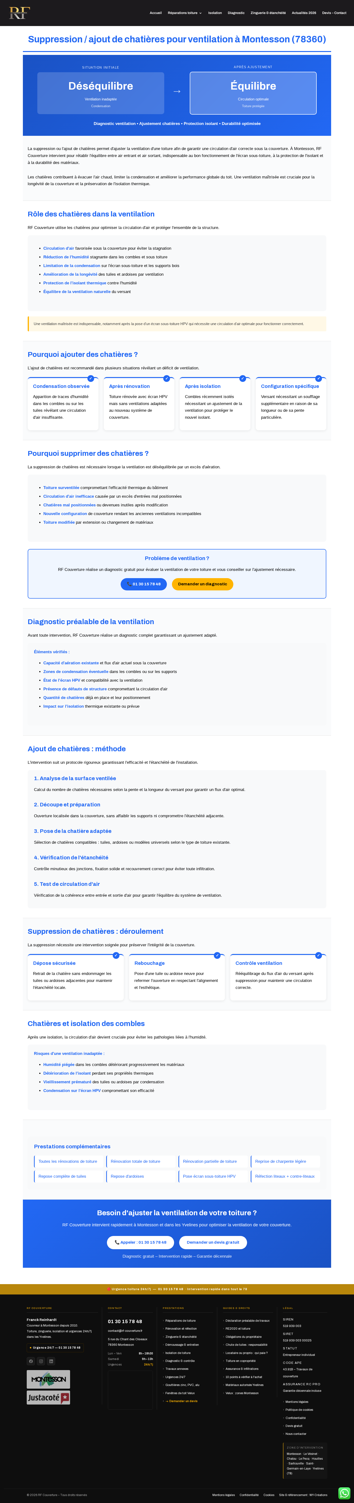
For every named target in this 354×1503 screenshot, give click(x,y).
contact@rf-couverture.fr (125, 1331)
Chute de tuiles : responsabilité (246, 1344)
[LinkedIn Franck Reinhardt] (51, 1361)
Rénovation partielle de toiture (210, 1161)
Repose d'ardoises (127, 1176)
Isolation (215, 13)
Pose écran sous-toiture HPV (209, 1176)
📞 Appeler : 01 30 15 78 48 (140, 1242)
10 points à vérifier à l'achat (244, 1377)
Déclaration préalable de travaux (247, 1320)
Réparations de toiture (180, 1320)
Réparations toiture (182, 13)
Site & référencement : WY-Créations (303, 1495)
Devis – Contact (334, 13)
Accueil (156, 13)
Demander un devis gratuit (213, 1242)
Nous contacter (296, 1434)
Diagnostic (236, 13)
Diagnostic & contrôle (180, 1361)
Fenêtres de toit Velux (180, 1393)
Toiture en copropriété (241, 1361)
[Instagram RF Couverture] (41, 1361)
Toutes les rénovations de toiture (68, 1161)
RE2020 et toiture (238, 1328)
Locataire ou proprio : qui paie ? (247, 1353)
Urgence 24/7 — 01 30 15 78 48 (57, 1347)
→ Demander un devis (181, 1401)
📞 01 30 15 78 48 (144, 584)
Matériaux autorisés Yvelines (244, 1385)
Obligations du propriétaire (244, 1337)
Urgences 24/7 (175, 1377)
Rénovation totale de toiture (135, 1161)
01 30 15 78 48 (170, 1289)
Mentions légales (297, 1402)
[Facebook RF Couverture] (31, 1361)
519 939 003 (292, 1326)
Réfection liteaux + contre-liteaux (285, 1176)
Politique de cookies (299, 1410)
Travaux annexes (176, 1369)
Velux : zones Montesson (242, 1393)
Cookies (268, 1495)
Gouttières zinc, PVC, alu (182, 1385)
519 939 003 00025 (297, 1340)
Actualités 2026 (304, 13)
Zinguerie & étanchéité (268, 13)
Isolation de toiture (177, 1353)
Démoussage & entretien (182, 1344)
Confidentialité (296, 1418)
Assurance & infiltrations (242, 1369)
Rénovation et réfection (181, 1328)
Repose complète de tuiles (62, 1176)
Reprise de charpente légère (280, 1161)
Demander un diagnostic (202, 584)
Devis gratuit (294, 1426)
